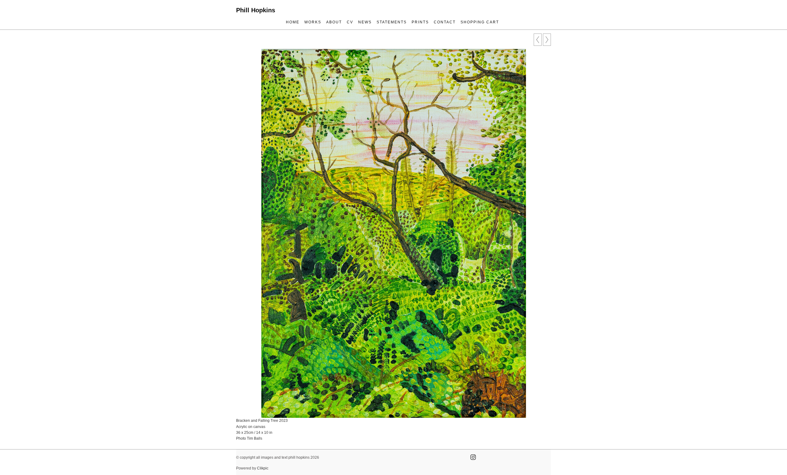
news (365, 22)
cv (350, 22)
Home (292, 22)
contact (445, 22)
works (312, 22)
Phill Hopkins (255, 10)
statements (392, 22)
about (334, 22)
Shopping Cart (480, 22)
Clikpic (262, 468)
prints (420, 22)
